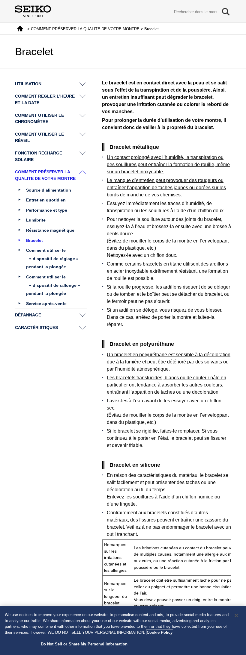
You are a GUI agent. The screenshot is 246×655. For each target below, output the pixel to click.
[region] (123, 630)
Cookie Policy (159, 632)
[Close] (236, 615)
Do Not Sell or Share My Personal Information (84, 644)
